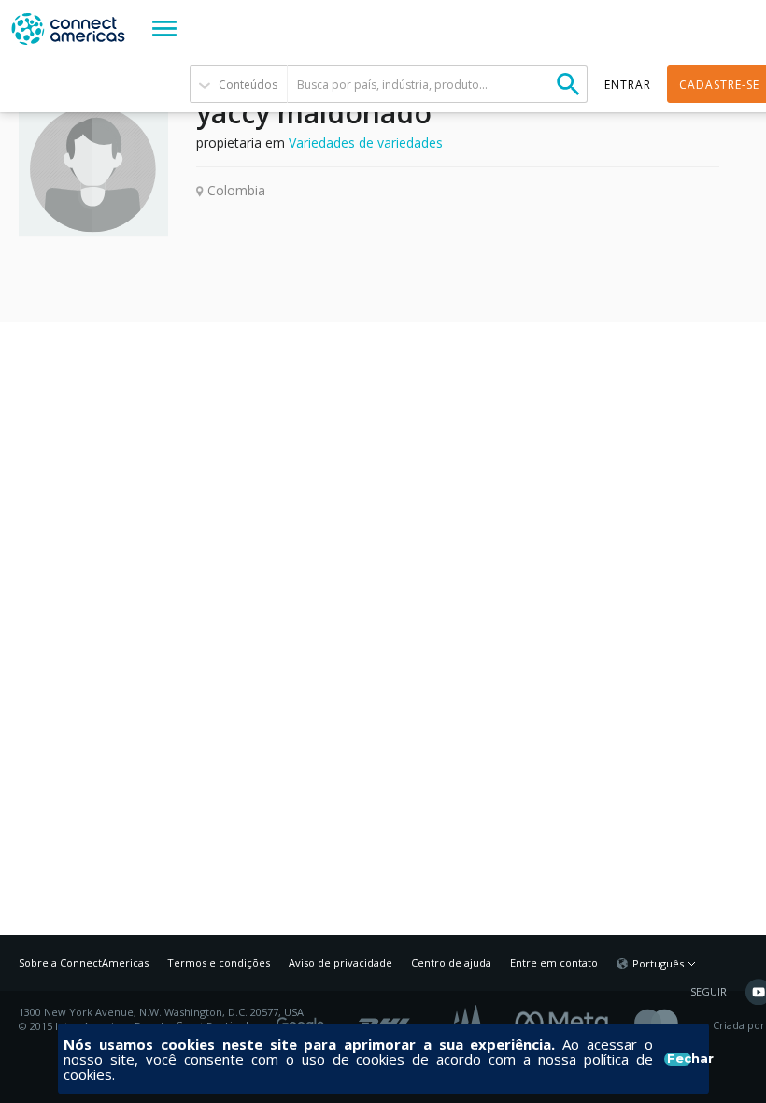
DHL (385, 1019)
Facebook (566, 1019)
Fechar (678, 1059)
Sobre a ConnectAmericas (84, 962)
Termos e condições (218, 962)
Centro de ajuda (451, 962)
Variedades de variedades (366, 142)
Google (304, 1019)
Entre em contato (554, 962)
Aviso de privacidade (340, 962)
